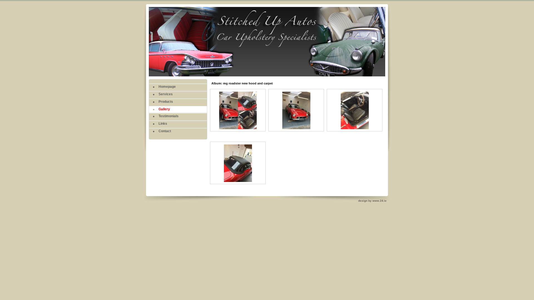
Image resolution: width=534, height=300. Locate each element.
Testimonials (169, 116)
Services (166, 94)
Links (163, 124)
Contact (165, 131)
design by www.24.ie (372, 200)
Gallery (164, 109)
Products (166, 102)
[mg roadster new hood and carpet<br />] (238, 129)
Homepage (167, 87)
